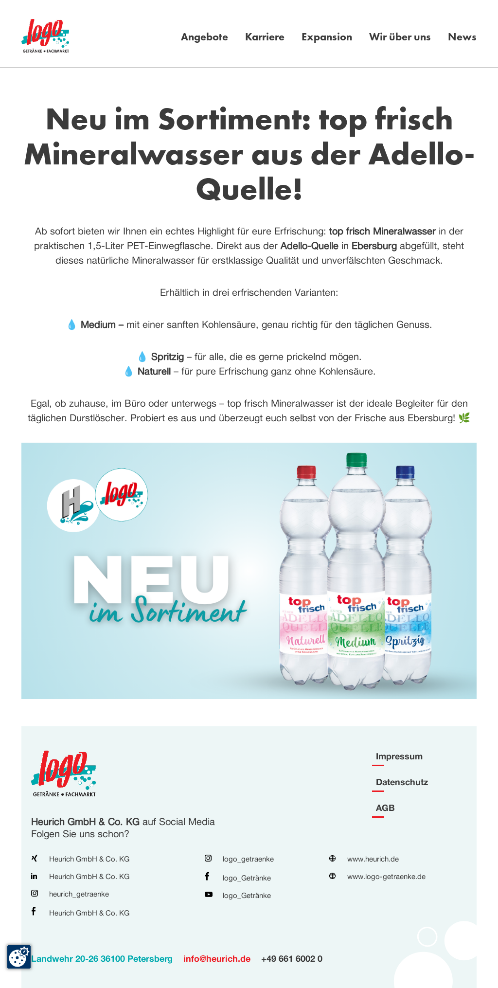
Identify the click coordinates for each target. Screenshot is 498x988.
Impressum (399, 756)
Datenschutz (402, 781)
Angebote (204, 37)
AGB (385, 807)
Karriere (265, 37)
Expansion (327, 37)
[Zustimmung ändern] (19, 957)
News (462, 37)
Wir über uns (400, 37)
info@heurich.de (216, 958)
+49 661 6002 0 (291, 958)
